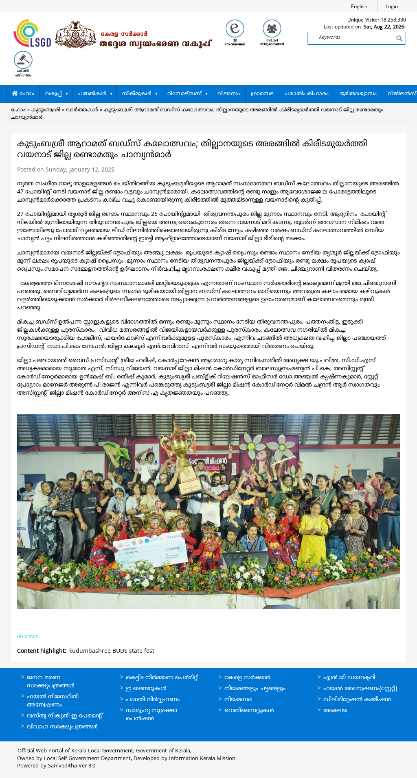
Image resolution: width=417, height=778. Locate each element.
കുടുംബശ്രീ (45, 110)
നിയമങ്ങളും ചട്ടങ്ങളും (254, 688)
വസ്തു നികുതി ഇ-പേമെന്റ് (65, 716)
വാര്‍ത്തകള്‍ (82, 110)
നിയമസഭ (238, 699)
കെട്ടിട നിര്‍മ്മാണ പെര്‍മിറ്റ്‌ (162, 677)
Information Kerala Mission (202, 759)
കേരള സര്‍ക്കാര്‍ (247, 677)
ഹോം (26, 94)
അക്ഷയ (335, 710)
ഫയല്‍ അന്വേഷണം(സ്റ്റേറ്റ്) (360, 688)
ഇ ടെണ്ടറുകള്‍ (146, 688)
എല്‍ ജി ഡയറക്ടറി (349, 677)
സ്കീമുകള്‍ (136, 94)
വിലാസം (228, 94)
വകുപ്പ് (53, 94)
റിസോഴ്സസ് (184, 94)
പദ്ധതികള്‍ (92, 94)
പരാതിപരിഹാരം (307, 94)
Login (392, 7)
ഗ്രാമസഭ (262, 94)
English (359, 7)
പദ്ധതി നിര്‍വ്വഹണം (153, 699)
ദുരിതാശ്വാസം (358, 94)
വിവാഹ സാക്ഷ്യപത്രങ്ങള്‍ (62, 727)
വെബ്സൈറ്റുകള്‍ (249, 710)
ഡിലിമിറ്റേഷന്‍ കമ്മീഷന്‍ (357, 699)
